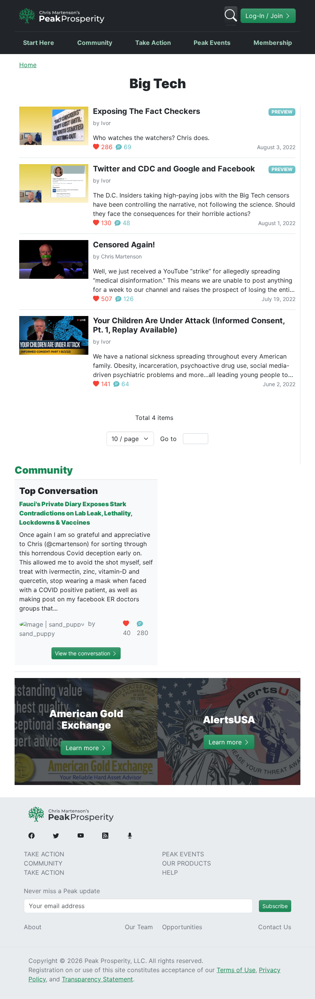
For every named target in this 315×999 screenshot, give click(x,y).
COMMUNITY (43, 863)
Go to (168, 439)
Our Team (139, 927)
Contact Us (274, 927)
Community (94, 42)
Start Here (38, 42)
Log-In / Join (265, 16)
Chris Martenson (121, 256)
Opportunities (182, 927)
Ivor (106, 123)
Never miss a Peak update (62, 891)
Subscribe (275, 906)
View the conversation (83, 653)
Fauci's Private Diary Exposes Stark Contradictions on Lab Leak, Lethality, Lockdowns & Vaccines (75, 513)
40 (127, 633)
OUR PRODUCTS (186, 863)
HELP (170, 872)
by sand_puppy (57, 628)
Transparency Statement (97, 979)
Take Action (153, 42)
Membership (273, 42)
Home (27, 65)
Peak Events (212, 42)
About (32, 927)
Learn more (83, 748)
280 (142, 633)
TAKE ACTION (44, 854)
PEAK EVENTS (183, 854)
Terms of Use (236, 970)
